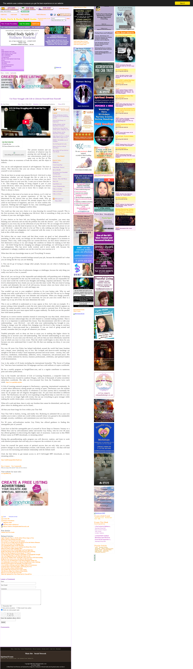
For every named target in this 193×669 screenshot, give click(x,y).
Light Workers (98, 551)
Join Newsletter (24, 24)
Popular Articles (100, 546)
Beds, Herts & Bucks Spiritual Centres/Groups (11, 58)
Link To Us (52, 665)
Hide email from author (24, 608)
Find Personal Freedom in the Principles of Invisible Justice (16, 563)
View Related (60, 156)
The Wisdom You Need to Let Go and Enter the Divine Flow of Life (18, 547)
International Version (78, 309)
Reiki (99, 518)
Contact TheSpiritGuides (59, 186)
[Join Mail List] (57, 67)
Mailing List (56, 162)
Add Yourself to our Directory (81, 43)
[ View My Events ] (64, 8)
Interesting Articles (107, 549)
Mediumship (106, 551)
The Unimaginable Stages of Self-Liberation (12, 545)
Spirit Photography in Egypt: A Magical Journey (124, 160)
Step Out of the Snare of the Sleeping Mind (12, 544)
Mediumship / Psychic (99, 517)
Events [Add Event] (102, 516)
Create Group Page (57, 164)
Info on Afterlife (57, 169)
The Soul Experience (121, 148)
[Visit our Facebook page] (51, 15)
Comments (4, 589)
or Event (85, 41)
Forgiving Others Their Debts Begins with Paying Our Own (16, 566)
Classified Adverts (5, 57)
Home (3, 49)
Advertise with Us (45, 665)
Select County (77, 311)
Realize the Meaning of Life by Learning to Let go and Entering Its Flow (61, 116)
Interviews (4, 67)
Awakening (97, 548)
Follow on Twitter (57, 194)
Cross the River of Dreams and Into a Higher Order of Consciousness (19, 565)
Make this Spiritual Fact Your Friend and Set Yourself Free (16, 574)
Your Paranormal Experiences (8, 64)
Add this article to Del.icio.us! (11, 524)
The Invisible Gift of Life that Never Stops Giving (14, 569)
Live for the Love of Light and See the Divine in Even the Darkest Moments (20, 542)
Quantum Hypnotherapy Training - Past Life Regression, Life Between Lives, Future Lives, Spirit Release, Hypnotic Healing (125, 211)
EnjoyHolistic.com (57, 183)
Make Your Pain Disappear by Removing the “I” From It (16, 553)
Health (100, 549)
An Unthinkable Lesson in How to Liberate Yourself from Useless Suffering (20, 562)
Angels (96, 547)
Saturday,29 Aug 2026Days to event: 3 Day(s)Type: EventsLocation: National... (103, 526)
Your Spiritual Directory (6, 66)
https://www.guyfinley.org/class (14, 382)
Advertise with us (57, 176)
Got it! (182, 3)
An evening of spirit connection (124, 35)
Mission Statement (37, 665)
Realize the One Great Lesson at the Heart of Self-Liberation (16, 559)
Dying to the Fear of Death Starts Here (11, 539)
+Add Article (13, 14)
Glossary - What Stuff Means (60, 178)
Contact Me (6, 518)
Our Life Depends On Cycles (60, 144)
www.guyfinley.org (6, 473)
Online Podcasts (78, 7)
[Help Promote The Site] (78, 313)
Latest (55, 113)
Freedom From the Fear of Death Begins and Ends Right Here (17, 550)
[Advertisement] (35, 92)
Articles (7, 73)
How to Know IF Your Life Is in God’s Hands (13, 541)
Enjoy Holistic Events (6, 61)
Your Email (4, 585)
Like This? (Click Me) (7, 142)
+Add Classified (24, 14)
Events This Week (101, 522)
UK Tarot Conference (121, 197)
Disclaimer (58, 665)
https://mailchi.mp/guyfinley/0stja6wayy (11, 460)
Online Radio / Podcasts (58, 167)
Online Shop (17, 665)
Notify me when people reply (11, 610)
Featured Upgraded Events (99, 523)
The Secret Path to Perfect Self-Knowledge (12, 568)
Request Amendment (8, 520)
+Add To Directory (41, 14)
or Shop (84, 7)
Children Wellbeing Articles (107, 548)
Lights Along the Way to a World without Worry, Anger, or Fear (17, 538)
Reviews (3, 60)
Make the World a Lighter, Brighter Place (11, 548)
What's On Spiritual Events (7, 54)
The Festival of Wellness (122, 70)
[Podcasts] (63, 15)
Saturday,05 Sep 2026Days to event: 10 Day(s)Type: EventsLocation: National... (103, 537)
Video (81, 41)
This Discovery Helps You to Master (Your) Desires (14, 571)
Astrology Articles (103, 547)
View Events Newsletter (9, 24)
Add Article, (77, 41)
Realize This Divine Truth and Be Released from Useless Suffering (18, 551)
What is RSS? (58, 200)
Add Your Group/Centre (80, 44)
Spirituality (13, 73)
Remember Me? (7, 606)
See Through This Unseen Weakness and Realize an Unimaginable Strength (20, 554)
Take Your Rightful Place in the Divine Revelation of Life (15, 556)
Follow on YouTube (57, 188)
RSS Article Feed (59, 198)
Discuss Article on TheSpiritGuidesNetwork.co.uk (16, 526)
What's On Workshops (6, 55)
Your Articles (4, 63)
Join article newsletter (9, 608)
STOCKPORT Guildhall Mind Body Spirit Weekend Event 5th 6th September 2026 (125, 82)
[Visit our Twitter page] (54, 15)
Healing (96, 549)
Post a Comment (5, 466)
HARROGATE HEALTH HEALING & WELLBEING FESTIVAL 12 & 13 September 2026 (125, 110)
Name (2, 581)
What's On (55, 181)
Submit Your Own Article (7, 532)
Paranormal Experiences (100, 552)
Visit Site (117, 63)
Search (68, 18)
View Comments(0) (16, 466)
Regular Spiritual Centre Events (8, 51)
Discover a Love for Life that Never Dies (11, 572)
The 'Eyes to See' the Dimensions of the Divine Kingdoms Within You (19, 560)
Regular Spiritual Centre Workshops (9, 53)
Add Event (35, 24)
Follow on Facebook (58, 191)
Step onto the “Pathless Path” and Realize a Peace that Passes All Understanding (22, 557)
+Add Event (3, 14)
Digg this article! (7, 522)
